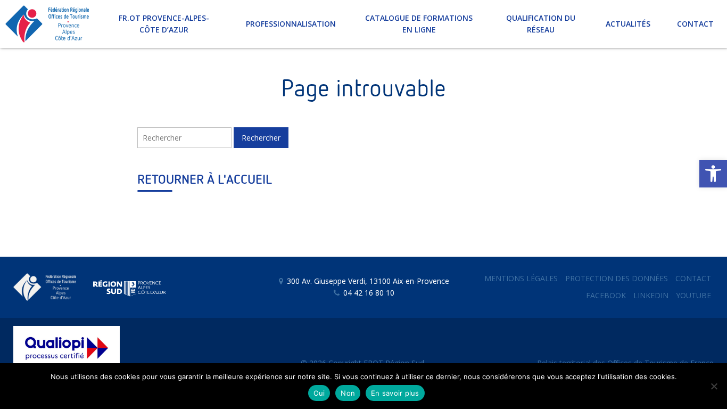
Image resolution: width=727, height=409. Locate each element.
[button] (713, 173)
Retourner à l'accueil (204, 180)
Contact (693, 278)
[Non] (713, 386)
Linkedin (650, 295)
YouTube (693, 295)
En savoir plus (395, 393)
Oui (319, 393)
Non (348, 393)
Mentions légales (521, 278)
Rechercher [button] (261, 138)
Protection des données (616, 278)
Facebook (606, 295)
